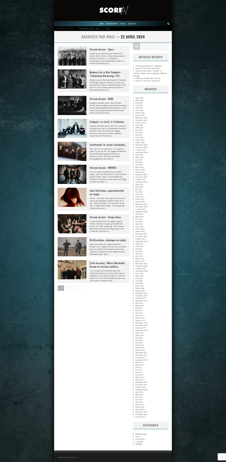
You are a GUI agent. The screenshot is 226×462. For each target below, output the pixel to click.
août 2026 (139, 98)
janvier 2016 (140, 409)
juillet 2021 (139, 246)
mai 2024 (138, 162)
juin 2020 (138, 278)
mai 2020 (138, 281)
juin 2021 (138, 249)
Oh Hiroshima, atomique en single (108, 240)
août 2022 (139, 214)
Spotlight (138, 444)
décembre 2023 (141, 174)
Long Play (139, 441)
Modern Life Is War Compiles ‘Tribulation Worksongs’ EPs (105, 74)
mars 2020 (139, 286)
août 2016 (139, 392)
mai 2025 (138, 132)
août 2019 (139, 303)
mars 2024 (139, 167)
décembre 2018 (141, 323)
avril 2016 (139, 402)
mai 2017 (138, 370)
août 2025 (139, 125)
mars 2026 (139, 110)
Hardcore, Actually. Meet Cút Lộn (90, 29)
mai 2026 (138, 105)
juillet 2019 (139, 305)
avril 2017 (139, 372)
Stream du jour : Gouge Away (105, 217)
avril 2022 (139, 224)
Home (101, 23)
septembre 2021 (141, 241)
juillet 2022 (139, 216)
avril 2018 (139, 343)
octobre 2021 (140, 239)
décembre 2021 (141, 234)
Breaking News (141, 434)
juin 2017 (138, 367)
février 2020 (139, 288)
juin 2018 (138, 338)
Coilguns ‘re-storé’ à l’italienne (107, 122)
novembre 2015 (141, 414)
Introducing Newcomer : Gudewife (148, 66)
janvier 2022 (140, 231)
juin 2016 (138, 397)
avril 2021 (139, 254)
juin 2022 (138, 219)
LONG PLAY (132, 23)
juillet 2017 (139, 365)
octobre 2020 (140, 268)
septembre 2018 (141, 330)
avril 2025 (139, 135)
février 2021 (139, 258)
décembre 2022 (141, 204)
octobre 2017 (140, 357)
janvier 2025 (140, 142)
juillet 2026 (139, 100)
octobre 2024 (140, 150)
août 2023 (139, 184)
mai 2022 (138, 221)
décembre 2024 (141, 145)
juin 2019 (138, 308)
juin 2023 (138, 189)
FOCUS (122, 23)
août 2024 (139, 155)
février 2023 (139, 199)
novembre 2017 (141, 355)
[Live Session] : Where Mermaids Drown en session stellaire (107, 264)
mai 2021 (138, 251)
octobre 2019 (140, 298)
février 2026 (139, 113)
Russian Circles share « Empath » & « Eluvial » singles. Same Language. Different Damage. (150, 73)
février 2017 (139, 377)
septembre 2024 (141, 152)
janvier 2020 (140, 291)
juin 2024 (138, 160)
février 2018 (139, 347)
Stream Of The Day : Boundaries (147, 68)
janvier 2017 (140, 380)
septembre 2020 (141, 271)
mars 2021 (139, 256)
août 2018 (139, 333)
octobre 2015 (140, 417)
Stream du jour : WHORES (103, 167)
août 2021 (139, 244)
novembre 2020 (141, 266)
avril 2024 (139, 165)
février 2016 (139, 407)
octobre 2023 (140, 179)
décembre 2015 (141, 412)
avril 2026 (139, 108)
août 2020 (139, 273)
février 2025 (139, 140)
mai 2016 (138, 399)
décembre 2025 (141, 118)
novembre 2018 (141, 325)
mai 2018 (138, 340)
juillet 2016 (139, 394)
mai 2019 (138, 310)
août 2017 (139, 362)
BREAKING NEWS (112, 23)
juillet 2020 (139, 276)
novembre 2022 (141, 207)
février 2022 (139, 229)
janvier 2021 (140, 261)
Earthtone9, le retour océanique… (108, 144)
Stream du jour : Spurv (102, 49)
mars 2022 (139, 226)
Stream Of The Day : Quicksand (147, 81)
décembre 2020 (141, 263)
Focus (137, 436)
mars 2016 (139, 404)
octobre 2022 (140, 209)
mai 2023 (138, 192)
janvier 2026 (140, 115)
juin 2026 (138, 103)
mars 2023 (139, 197)
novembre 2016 (141, 385)
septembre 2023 (141, 182)
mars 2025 (139, 137)
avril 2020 (139, 283)
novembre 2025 (141, 120)
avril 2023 (139, 194)
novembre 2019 (141, 296)
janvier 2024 (140, 172)
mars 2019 (139, 315)
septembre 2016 (141, 390)
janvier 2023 (140, 202)
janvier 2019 (140, 320)
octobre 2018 (140, 328)
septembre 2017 (141, 360)
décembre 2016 (141, 382)
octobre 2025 (140, 123)
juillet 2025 (139, 127)
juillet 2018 (139, 335)
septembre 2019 (141, 301)
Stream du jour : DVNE (101, 99)
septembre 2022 (141, 212)
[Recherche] (168, 23)
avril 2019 (139, 313)
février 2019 (139, 318)
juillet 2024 (139, 157)
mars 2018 (139, 345)
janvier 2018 (140, 350)
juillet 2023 (139, 187)
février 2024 (139, 169)
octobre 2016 (140, 387)
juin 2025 (138, 130)
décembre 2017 (141, 352)
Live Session (140, 439)
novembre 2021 (141, 236)
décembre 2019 (141, 293)
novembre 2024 (141, 147)
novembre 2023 (141, 177)
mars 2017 (139, 375)
